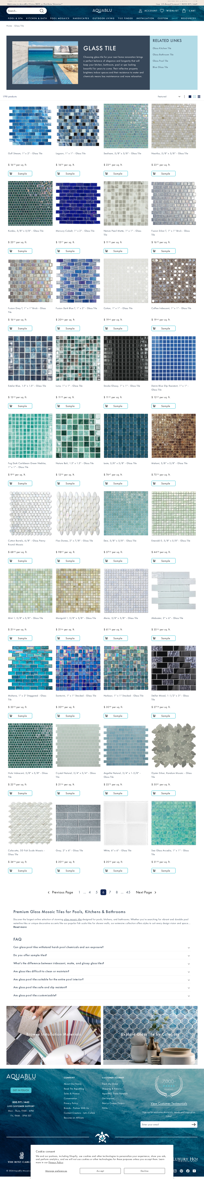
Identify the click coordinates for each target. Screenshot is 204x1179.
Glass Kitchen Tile (162, 48)
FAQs (105, 1108)
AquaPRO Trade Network (115, 1093)
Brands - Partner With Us (76, 1108)
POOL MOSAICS (60, 18)
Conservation (70, 1098)
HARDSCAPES (81, 18)
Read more (20, 927)
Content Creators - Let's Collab (79, 1112)
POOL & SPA (15, 18)
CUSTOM (163, 18)
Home (9, 26)
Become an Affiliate (74, 1117)
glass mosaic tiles (73, 919)
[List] (199, 96)
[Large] (190, 96)
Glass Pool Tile (160, 60)
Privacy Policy (56, 1162)
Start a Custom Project (113, 1103)
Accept (100, 1170)
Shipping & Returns (111, 1088)
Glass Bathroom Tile (163, 54)
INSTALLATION (145, 18)
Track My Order (110, 1083)
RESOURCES (188, 18)
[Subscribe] (194, 1125)
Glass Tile (19, 26)
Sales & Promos (72, 1093)
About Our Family (73, 1083)
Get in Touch (21, 1090)
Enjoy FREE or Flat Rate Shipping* (46, 2)
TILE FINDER (125, 18)
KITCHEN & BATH (36, 18)
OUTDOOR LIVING (104, 18)
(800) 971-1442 (189, 2)
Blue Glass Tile (160, 67)
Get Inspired (108, 1098)
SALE (175, 18)
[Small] (194, 96)
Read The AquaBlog (74, 1088)
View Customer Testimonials (169, 1103)
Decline (144, 1170)
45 (128, 892)
